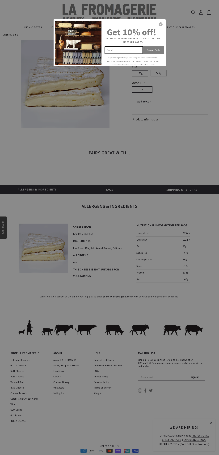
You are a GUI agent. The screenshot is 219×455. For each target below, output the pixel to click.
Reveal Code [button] (153, 50)
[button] (161, 24)
